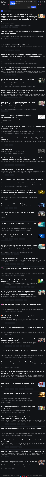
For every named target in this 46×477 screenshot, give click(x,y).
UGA (28, 286)
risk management (11, 50)
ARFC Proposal (13, 263)
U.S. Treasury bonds (17, 230)
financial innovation (27, 109)
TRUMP (28, 345)
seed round (15, 238)
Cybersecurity (16, 38)
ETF (17, 400)
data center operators (4, 27)
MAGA (21, 345)
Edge (11, 275)
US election (24, 400)
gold (34, 86)
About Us (13, 475)
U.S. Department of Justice (9, 133)
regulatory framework (4, 111)
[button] (44, 2)
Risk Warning (35, 475)
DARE (20, 412)
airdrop (16, 388)
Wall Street (15, 153)
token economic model (29, 388)
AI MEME (11, 207)
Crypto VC (10, 238)
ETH (20, 400)
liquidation (13, 74)
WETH (23, 378)
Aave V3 (18, 263)
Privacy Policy (29, 475)
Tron (25, 286)
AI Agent (6, 207)
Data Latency (30, 357)
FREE (17, 345)
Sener (6, 468)
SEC (6, 109)
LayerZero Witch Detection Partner (26, 435)
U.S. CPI (23, 230)
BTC (11, 230)
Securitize (6, 25)
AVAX (9, 468)
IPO (10, 27)
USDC (20, 378)
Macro (6, 199)
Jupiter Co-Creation (8, 357)
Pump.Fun (6, 286)
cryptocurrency (8, 402)
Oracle (12, 38)
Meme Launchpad (13, 286)
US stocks (2, 254)
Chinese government (23, 252)
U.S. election (7, 230)
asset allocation (23, 86)
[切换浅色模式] (43, 2)
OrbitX (13, 468)
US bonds (7, 254)
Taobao (21, 97)
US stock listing (17, 25)
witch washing (21, 388)
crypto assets (28, 230)
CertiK (29, 25)
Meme (6, 412)
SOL (23, 412)
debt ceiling (25, 186)
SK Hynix (11, 25)
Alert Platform (17, 367)
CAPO (9, 74)
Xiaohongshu (16, 97)
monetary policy (16, 254)
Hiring (40, 475)
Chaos (6, 86)
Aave (6, 50)
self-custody (29, 86)
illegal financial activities (32, 63)
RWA (26, 63)
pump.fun (2, 402)
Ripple (6, 334)
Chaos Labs (7, 38)
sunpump (32, 286)
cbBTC (23, 263)
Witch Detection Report (13, 446)
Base (22, 286)
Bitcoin (25, 133)
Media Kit (17, 475)
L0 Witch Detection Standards (15, 435)
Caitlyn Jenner (30, 400)
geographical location (16, 86)
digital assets (34, 109)
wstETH (27, 378)
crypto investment (22, 238)
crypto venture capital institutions (6, 240)
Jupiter (12, 367)
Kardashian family (8, 400)
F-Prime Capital (19, 311)
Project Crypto (20, 109)
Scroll (11, 378)
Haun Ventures (13, 311)
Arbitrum (18, 423)
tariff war (10, 153)
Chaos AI (12, 174)
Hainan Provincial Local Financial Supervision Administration (14, 63)
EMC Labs (6, 252)
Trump (6, 153)
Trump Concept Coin (8, 345)
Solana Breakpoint (21, 275)
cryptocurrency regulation (12, 109)
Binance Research (24, 25)
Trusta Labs (7, 388)
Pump (10, 412)
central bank (30, 252)
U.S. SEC (10, 334)
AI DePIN (15, 207)
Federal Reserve (15, 27)
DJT (24, 345)
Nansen (20, 446)
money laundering (31, 133)
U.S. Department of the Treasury (10, 186)
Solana (18, 286)
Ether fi (6, 238)
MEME (13, 400)
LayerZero (12, 388)
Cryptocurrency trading (8, 97)
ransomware (17, 133)
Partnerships (23, 475)
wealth (10, 86)
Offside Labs (20, 357)
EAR (14, 345)
